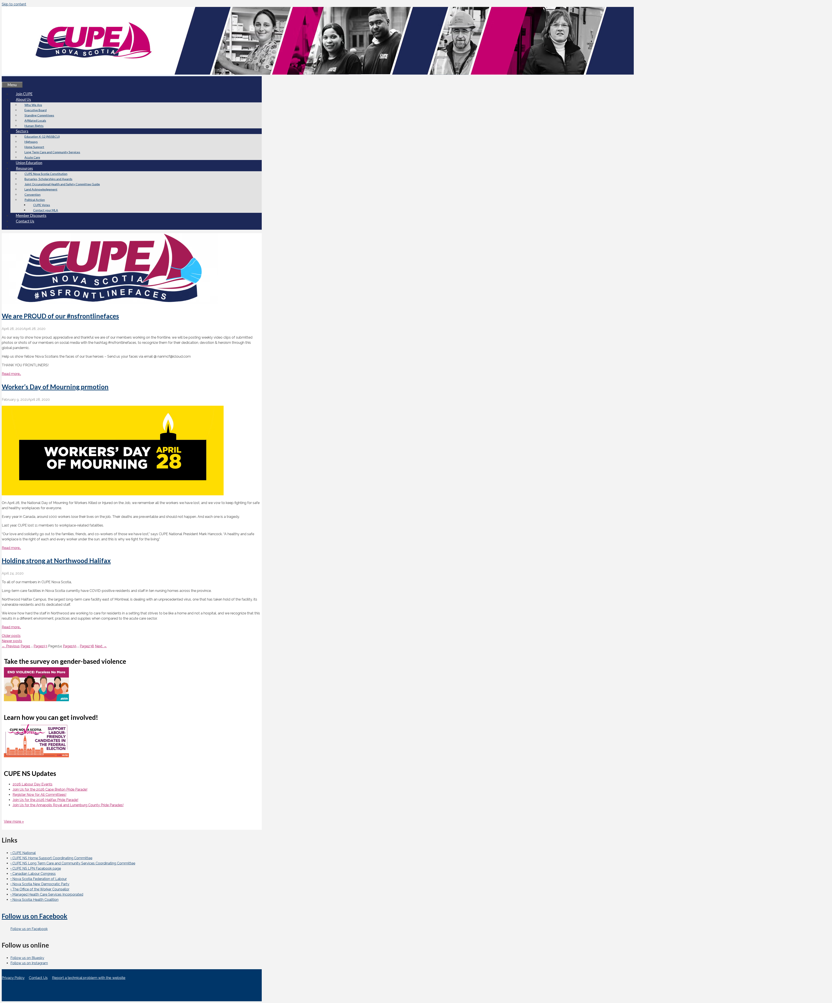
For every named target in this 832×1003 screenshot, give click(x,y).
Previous (11, 646)
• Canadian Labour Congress (33, 874)
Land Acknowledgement (40, 189)
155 (69, 646)
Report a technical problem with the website (88, 978)
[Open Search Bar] (7, 79)
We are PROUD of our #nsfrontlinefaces (60, 316)
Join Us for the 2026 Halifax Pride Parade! (45, 800)
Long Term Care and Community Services (52, 152)
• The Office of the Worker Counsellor (39, 889)
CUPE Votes (41, 205)
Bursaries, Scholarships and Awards (48, 179)
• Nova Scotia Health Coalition (34, 900)
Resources (24, 168)
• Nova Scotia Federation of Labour (38, 879)
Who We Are (33, 105)
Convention (32, 194)
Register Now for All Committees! (39, 795)
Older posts (11, 636)
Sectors (22, 131)
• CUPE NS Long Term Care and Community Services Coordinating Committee (72, 863)
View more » (14, 821)
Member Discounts (31, 215)
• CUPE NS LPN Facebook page (35, 868)
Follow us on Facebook (34, 916)
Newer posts (12, 641)
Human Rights (34, 126)
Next (101, 646)
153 (40, 646)
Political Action (34, 200)
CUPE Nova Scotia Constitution (45, 174)
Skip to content (14, 4)
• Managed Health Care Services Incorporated (46, 894)
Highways (31, 142)
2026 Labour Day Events (32, 784)
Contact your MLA (45, 210)
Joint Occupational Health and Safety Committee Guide (62, 184)
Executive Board (35, 110)
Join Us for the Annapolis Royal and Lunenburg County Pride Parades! (68, 805)
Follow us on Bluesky (27, 958)
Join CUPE (24, 94)
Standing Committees (39, 115)
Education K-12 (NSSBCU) (42, 136)
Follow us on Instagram (29, 963)
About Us (23, 99)
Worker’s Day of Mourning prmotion (55, 387)
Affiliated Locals (35, 120)
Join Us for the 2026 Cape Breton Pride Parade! (50, 789)
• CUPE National (23, 853)
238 (87, 646)
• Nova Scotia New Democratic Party (39, 884)
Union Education (29, 162)
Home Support (34, 147)
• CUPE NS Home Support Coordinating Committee (51, 858)
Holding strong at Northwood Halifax (56, 560)
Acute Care (32, 157)
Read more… (11, 374)
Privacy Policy (13, 978)
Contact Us (25, 221)
